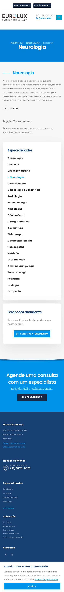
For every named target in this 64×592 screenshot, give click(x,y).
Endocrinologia (17, 202)
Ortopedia (14, 291)
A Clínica (7, 522)
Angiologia (15, 209)
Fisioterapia (15, 234)
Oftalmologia (16, 259)
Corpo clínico (8, 530)
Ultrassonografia (19, 170)
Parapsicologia (17, 272)
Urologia (13, 285)
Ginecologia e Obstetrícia (24, 190)
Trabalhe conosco (11, 534)
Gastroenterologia (20, 240)
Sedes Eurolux (9, 526)
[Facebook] (6, 554)
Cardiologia (15, 158)
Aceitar (32, 586)
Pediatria (14, 278)
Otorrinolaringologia (21, 266)
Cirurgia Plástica (18, 221)
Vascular (13, 164)
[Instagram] (12, 554)
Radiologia (15, 196)
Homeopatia (16, 247)
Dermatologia (17, 183)
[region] (32, 577)
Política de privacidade (46, 579)
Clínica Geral (16, 215)
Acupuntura (15, 228)
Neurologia (17, 177)
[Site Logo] (15, 17)
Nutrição (13, 253)
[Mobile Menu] (59, 17)
